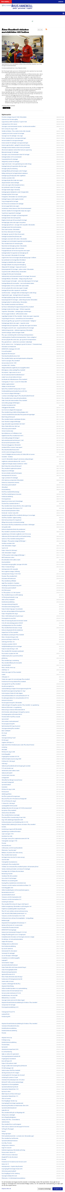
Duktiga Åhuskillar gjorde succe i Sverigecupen (14, 934)
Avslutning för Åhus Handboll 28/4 (10, 864)
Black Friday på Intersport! (8, 417)
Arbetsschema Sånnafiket (8, 812)
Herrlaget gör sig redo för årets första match (13, 234)
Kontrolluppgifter (6, 754)
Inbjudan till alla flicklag (8, 986)
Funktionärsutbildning (7, 496)
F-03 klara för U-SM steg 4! (8, 761)
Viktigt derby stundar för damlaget (10, 161)
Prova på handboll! (6, 351)
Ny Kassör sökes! (6, 1091)
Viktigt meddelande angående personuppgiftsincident (15, 367)
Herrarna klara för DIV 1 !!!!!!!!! (9, 363)
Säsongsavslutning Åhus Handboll (10, 728)
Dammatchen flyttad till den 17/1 (10, 1096)
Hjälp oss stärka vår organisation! (10, 1054)
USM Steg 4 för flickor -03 (8, 641)
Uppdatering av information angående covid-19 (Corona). (16, 534)
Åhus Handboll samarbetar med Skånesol (12, 304)
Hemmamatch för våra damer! (9, 951)
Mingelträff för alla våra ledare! (10, 1157)
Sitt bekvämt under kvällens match (10, 770)
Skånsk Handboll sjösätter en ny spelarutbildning (14, 988)
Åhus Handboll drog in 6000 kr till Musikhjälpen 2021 (15, 412)
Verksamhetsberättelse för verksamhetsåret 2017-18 (15, 695)
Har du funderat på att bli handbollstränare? (13, 374)
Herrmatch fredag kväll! (8, 782)
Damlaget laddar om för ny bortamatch (12, 157)
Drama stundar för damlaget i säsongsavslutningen (15, 143)
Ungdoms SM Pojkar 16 (7, 742)
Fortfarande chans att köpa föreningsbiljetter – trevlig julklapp (17, 918)
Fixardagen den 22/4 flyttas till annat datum (13, 871)
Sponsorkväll (5, 719)
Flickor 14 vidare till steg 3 (8, 567)
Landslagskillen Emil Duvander (9, 805)
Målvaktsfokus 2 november (9, 998)
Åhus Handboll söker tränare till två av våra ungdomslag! (16, 506)
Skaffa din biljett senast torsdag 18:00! (11, 759)
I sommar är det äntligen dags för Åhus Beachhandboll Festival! (18, 396)
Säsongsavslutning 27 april (8, 738)
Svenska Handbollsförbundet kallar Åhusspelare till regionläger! (18, 414)
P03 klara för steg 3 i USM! (8, 789)
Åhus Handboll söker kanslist (9, 855)
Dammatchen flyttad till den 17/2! (10, 1089)
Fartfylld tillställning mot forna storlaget (12, 646)
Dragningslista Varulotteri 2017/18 (10, 756)
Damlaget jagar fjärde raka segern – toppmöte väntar (15, 323)
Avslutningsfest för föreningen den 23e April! (13, 1075)
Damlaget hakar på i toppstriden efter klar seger (14, 166)
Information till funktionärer (9, 578)
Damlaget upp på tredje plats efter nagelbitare (14, 175)
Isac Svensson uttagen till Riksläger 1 (11, 393)
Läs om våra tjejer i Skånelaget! (10, 955)
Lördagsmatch (5, 777)
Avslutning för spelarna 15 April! (10, 1077)
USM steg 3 (4, 763)
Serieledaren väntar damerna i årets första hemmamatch (16, 208)
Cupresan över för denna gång (10, 119)
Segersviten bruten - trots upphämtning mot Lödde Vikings (16, 164)
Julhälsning (4, 658)
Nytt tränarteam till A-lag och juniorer (11, 726)
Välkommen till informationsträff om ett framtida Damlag (16, 536)
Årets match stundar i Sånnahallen (11, 229)
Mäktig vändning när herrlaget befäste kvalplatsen (15, 173)
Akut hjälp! (4, 749)
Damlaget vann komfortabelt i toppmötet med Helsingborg (16, 241)
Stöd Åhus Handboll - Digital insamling (11, 517)
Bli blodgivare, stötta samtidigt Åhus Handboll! (13, 370)
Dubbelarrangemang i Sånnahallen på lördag (13, 1150)
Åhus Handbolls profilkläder (9, 581)
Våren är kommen (6, 1098)
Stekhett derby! (6, 1122)
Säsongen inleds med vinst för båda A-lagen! (13, 1000)
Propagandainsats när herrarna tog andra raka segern (16, 250)
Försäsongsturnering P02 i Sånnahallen (12, 702)
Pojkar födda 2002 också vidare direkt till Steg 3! (14, 967)
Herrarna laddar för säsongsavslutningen (12, 140)
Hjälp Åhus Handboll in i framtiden (10, 583)
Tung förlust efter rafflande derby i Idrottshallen (14, 271)
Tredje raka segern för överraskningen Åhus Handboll (16, 679)
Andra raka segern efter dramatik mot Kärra (13, 185)
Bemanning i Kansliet (7, 873)
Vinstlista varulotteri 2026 (8, 178)
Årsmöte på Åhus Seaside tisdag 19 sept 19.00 (13, 817)
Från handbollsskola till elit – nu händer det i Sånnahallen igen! (18, 1136)
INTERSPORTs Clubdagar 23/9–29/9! (11, 349)
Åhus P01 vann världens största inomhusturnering (15, 911)
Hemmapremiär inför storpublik (10, 569)
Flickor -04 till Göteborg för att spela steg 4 (12, 616)
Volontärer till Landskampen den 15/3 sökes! (13, 1079)
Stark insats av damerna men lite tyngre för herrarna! (15, 1126)
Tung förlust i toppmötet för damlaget (11, 213)
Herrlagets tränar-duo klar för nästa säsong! (13, 857)
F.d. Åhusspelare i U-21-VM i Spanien (11, 592)
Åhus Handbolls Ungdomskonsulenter (11, 468)
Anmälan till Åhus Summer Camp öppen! (12, 447)
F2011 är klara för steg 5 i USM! (9, 128)
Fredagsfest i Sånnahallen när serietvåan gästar (14, 196)
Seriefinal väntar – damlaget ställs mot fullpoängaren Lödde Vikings (19, 292)
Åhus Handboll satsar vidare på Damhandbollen (14, 398)
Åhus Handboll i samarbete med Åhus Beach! (13, 531)
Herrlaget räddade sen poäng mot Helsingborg (14, 264)
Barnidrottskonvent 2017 (8, 892)
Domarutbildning (6, 489)
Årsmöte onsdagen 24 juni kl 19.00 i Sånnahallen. (14, 117)
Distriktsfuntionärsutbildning (9, 1042)
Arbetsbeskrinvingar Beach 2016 (10, 1049)
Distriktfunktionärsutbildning (9, 1028)
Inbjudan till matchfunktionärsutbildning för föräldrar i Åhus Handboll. (19, 1023)
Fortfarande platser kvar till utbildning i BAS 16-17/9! (15, 822)
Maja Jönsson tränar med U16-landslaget (12, 501)
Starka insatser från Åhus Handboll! (11, 1070)
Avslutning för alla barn (8, 901)
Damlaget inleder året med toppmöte (11, 218)
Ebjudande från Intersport (8, 353)
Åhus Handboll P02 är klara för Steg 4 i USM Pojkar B (15, 904)
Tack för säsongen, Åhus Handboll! (11, 360)
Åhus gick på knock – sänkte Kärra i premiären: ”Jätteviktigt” (17, 342)
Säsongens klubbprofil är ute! (9, 1176)
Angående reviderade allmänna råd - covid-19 (13, 461)
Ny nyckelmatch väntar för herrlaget (11, 187)
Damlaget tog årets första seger (10, 194)
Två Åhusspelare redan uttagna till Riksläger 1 (13, 555)
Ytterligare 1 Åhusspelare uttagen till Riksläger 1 (14, 541)
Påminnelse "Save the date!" (9, 850)
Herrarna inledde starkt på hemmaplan (12, 473)
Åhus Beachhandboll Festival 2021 (10, 449)
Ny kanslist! (5, 1047)
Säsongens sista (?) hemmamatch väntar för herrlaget (15, 154)
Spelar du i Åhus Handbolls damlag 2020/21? (13, 538)
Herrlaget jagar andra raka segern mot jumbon (14, 222)
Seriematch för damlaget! (8, 953)
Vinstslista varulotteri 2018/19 (9, 644)
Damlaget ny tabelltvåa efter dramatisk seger (13, 262)
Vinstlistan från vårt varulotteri (9, 876)
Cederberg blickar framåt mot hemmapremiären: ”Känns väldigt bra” (19, 337)
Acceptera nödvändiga (44, 1189)
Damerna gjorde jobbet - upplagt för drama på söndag (16, 145)
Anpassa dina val (6, 1188)
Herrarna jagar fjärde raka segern (10, 206)
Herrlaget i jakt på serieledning (9, 168)
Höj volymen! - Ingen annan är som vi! (11, 372)
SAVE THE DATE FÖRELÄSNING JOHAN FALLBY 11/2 (14, 913)
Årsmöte (4, 843)
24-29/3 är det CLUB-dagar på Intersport (12, 452)
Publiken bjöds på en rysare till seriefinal (12, 656)
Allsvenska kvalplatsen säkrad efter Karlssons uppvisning (17, 150)
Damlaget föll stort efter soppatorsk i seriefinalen (14, 290)
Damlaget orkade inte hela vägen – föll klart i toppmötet (16, 309)
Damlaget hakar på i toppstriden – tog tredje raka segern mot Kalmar (19, 325)
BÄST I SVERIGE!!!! (6, 730)
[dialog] (32, 1185)
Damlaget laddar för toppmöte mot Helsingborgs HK (15, 253)
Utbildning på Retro (7, 794)
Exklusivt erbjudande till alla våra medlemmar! (13, 529)
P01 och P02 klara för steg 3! (9, 801)
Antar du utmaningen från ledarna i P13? (12, 508)
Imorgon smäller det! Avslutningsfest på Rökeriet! (14, 1065)
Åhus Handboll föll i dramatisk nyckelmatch (13, 651)
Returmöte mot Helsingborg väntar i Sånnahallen (14, 246)
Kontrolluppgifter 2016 (7, 887)
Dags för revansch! (6, 1147)
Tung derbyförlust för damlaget (10, 159)
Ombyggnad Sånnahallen (8, 407)
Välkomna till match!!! (7, 773)
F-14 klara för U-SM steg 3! (8, 803)
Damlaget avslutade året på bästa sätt (11, 236)
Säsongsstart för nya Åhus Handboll (11, 684)
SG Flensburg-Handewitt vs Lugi (10, 597)
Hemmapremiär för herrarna (9, 475)
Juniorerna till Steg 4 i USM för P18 (10, 639)
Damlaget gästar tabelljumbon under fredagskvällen (15, 192)
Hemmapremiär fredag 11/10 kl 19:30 (11, 574)
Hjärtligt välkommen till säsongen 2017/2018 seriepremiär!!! (17, 808)
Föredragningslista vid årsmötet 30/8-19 (12, 714)
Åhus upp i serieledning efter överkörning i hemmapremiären (17, 335)
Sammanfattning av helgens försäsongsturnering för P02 (16, 688)
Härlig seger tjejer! (6, 1133)
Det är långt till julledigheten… (9, 1117)
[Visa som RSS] (46, 29)
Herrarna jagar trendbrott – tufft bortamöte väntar (14, 314)
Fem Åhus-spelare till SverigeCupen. (11, 796)
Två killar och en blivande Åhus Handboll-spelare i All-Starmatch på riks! (20, 866)
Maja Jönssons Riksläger (8, 470)
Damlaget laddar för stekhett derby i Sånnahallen (14, 302)
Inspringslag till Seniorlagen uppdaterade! (12, 1103)
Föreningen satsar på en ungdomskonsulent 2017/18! (15, 838)
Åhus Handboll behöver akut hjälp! (11, 815)
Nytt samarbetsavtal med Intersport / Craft (12, 440)
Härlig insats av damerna (8, 1145)
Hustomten (4, 787)
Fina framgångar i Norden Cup (9, 1101)
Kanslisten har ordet (7, 836)
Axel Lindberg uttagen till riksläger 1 (11, 438)
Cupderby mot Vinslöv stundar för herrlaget (13, 133)
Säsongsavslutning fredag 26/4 (10, 604)
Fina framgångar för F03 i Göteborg (11, 1173)
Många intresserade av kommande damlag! (13, 522)
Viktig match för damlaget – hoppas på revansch (14, 267)
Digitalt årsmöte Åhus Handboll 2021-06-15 (12, 435)
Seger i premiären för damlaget (10, 478)
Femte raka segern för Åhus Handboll (11, 672)
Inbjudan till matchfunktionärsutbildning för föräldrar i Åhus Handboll (19, 1002)
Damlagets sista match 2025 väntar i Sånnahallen (14, 239)
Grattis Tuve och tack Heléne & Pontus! (12, 377)
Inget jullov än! (5, 1110)
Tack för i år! (5, 548)
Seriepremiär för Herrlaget (8, 1005)
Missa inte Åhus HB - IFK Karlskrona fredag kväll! (14, 798)
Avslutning (4, 747)
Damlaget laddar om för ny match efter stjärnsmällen (15, 285)
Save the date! (5, 859)
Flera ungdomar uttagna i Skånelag (11, 571)
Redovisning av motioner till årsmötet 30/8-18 (13, 709)
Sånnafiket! (5, 487)
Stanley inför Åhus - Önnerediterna (11, 1119)
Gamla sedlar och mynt (8, 981)
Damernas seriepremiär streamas (10, 482)
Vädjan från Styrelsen (7, 941)
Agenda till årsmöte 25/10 (8, 974)
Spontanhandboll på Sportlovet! (10, 1087)
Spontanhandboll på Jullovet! (9, 1108)
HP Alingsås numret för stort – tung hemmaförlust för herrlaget (18, 328)
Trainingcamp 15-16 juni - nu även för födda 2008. (14, 381)
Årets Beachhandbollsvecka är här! (11, 356)
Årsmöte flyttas (6, 1044)
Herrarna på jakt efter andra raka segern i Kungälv (15, 288)
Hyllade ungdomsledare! (8, 384)
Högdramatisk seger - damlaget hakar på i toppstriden (15, 295)
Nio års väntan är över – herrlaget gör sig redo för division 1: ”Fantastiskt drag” (22, 344)
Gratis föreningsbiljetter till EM (9, 969)
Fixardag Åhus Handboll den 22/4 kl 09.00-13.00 (14, 883)
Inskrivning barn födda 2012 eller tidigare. (12, 693)
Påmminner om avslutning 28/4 (10, 880)
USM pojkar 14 (5, 677)
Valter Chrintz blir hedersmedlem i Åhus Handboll (14, 400)
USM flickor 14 (5, 670)
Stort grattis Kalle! (6, 527)
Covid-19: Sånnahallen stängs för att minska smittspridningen (17, 459)
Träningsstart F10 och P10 (8, 1012)
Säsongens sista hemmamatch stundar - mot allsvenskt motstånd (18, 126)
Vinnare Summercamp (7, 431)
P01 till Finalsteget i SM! (7, 1068)
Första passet (5, 791)
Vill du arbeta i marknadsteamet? (10, 721)
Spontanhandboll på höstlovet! (10, 965)
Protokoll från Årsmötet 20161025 (10, 927)
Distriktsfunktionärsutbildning (9, 1030)
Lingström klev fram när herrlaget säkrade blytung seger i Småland (19, 257)
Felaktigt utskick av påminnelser (10, 944)
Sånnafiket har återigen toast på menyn (12, 780)
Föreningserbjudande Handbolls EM (11, 1056)
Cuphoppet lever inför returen (9, 124)
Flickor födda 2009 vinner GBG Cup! (11, 426)
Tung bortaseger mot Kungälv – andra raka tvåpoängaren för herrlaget (20, 281)
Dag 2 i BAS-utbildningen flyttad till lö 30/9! (12, 819)
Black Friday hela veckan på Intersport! (11, 466)
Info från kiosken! (6, 590)
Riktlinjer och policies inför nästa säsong (12, 852)
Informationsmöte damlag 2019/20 (10, 606)
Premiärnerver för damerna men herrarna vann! (14, 1161)
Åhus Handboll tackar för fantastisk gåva (12, 243)
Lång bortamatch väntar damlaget (10, 182)
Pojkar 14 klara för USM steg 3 (9, 550)
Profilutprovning (6, 1040)
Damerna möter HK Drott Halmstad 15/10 (12, 990)
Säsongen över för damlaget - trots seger (12, 136)
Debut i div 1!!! (5, 1164)
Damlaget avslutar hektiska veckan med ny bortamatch (16, 147)
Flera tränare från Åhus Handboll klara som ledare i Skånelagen (18, 524)
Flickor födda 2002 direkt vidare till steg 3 (12, 976)
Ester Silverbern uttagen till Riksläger (11, 421)
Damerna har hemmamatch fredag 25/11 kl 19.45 (14, 932)
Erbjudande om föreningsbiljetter (10, 1084)
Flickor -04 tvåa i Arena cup (8, 667)
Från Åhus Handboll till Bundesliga (10, 492)
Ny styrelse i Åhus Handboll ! (9, 810)
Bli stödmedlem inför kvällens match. (11, 559)
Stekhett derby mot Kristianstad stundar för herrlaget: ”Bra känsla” (19, 276)
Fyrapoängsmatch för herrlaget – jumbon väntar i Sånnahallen (18, 269)
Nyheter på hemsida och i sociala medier (12, 925)
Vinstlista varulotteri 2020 (8, 543)
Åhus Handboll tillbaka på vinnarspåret (12, 663)
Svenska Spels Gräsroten (8, 775)
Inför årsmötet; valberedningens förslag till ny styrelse (16, 712)
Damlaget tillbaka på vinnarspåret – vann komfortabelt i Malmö (18, 283)
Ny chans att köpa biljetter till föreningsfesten (13, 611)
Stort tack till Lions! (6, 845)
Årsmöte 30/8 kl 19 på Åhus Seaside (11, 716)
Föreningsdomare (6, 499)
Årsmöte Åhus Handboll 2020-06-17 (11, 503)
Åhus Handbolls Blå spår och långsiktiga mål (13, 1112)
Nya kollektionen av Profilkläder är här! (12, 433)
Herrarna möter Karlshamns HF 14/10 (11, 993)
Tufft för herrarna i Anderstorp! (10, 1154)
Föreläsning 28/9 (6, 1016)
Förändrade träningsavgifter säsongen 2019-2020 (14, 564)
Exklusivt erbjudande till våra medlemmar (12, 630)
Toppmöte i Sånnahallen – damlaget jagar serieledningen (16, 311)
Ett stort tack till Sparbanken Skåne (11, 442)
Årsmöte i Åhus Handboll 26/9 (9, 576)
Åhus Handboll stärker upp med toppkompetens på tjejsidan (17, 358)
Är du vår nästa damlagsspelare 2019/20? (12, 623)
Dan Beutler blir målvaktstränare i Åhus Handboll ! (14, 379)
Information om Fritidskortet (9, 346)
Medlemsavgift (5, 920)
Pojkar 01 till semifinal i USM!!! (9, 1063)
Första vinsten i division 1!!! (8, 1152)
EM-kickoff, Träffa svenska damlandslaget (12, 1082)
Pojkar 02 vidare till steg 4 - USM (10, 648)
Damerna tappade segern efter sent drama (13, 248)
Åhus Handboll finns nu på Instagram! (11, 1124)
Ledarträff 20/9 (5, 1014)
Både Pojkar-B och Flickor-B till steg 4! (11, 1094)
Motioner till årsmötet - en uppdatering (11, 707)
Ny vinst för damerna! (7, 948)
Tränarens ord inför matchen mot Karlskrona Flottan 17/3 (16, 885)
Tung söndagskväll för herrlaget (10, 201)
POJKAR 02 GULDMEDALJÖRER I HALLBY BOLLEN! (13, 908)
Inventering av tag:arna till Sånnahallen (12, 829)
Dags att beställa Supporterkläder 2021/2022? (13, 424)
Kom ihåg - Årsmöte (7, 1143)
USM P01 (4, 735)
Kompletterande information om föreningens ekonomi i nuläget (18, 937)
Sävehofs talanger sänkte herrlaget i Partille (13, 332)
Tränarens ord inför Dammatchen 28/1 (11, 897)
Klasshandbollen (6, 562)
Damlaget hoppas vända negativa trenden (13, 199)
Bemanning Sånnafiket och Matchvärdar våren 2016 (15, 1105)
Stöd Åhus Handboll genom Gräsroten (11, 494)
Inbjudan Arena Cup (7, 1037)
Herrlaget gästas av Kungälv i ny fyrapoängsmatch (15, 215)
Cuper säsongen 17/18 (7, 834)
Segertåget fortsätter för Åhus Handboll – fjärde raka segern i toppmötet (20, 316)
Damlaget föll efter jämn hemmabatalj (11, 274)
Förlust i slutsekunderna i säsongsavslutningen (14, 138)
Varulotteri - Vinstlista (7, 456)
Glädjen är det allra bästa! (8, 386)
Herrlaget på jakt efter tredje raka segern (12, 180)
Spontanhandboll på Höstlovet (9, 1140)
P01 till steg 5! (5, 740)
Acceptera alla (57, 1189)
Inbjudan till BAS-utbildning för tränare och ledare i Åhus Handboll (18, 824)
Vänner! (4, 1131)
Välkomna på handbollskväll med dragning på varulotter (16, 766)
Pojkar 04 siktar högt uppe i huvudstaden (12, 609)
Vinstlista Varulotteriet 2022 (9, 405)
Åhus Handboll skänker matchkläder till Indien (15, 31)
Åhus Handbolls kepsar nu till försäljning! (12, 595)
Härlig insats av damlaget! (8, 1115)
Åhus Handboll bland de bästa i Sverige (12, 627)
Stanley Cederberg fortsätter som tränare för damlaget (16, 869)
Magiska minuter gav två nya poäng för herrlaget (14, 220)
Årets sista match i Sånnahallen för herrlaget (13, 255)
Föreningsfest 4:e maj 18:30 (9, 618)
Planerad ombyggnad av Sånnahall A (11, 445)
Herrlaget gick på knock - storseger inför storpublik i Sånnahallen (18, 225)
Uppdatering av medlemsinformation (11, 831)
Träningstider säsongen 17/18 (9, 841)
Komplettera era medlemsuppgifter (11, 958)
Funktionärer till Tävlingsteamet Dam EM (12, 979)
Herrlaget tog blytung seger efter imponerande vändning (16, 297)
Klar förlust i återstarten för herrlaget (11, 232)
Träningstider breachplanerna (9, 862)
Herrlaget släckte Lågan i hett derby (11, 189)
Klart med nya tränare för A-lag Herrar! (11, 520)
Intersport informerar (7, 700)
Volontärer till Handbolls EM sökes (10, 1026)
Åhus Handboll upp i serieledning (10, 660)
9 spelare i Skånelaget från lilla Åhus (11, 983)
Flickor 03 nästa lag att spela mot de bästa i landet (14, 620)
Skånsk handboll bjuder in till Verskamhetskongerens (15, 890)
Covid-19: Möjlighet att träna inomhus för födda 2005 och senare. (18, 454)
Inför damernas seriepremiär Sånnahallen (13, 480)
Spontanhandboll (6, 665)
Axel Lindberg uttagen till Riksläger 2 (11, 403)
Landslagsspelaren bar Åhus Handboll (11, 625)
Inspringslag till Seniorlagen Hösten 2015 (12, 1168)
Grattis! (3, 674)
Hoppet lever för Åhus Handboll (10, 632)
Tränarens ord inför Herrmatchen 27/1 (11, 899)
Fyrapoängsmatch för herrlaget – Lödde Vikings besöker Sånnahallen (19, 299)
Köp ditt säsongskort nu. (8, 686)
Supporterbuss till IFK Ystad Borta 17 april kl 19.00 (14, 121)
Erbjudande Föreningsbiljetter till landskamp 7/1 (14, 923)
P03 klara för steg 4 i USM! (8, 752)
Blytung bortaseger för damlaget (10, 152)
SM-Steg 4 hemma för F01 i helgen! (10, 1072)
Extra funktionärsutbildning (9, 946)
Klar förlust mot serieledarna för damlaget (12, 203)
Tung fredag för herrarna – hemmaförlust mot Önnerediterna (17, 318)
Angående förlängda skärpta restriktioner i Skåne (14, 463)
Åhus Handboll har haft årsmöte (10, 1138)
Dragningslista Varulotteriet (9, 1058)
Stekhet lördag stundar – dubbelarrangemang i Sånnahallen (17, 330)
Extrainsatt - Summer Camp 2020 (10, 513)
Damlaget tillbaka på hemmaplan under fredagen (14, 171)
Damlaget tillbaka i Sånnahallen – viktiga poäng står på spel (17, 278)
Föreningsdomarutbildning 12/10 (10, 1007)
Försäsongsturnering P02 (8, 723)
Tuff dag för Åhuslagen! (8, 1129)
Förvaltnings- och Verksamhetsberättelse (12, 939)
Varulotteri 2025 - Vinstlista (8, 365)
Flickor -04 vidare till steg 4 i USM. (10, 637)
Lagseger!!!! (4, 960)
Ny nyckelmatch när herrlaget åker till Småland (14, 260)
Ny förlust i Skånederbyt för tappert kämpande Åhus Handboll (18, 307)
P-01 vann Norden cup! (7, 768)
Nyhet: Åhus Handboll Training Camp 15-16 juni (14, 388)
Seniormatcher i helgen (8, 962)
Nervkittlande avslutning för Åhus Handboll (13, 634)
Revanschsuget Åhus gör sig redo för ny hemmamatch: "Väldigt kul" (19, 321)
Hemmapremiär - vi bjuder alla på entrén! (12, 1166)
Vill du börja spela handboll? (9, 428)
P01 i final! (4, 733)
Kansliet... (4, 827)
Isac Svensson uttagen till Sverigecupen (12, 410)
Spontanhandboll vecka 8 (8, 894)
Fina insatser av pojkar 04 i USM (10, 653)
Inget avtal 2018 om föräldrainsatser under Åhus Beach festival (18, 745)
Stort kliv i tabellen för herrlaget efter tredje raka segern (16, 210)
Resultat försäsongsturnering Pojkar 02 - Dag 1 (14, 691)
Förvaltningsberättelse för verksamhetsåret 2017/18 (15, 698)
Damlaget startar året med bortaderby (11, 227)
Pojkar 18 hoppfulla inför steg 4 (10, 613)
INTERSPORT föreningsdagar (9, 930)
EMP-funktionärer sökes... (8, 557)
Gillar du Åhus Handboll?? (8, 599)
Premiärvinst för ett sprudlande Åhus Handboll (14, 681)
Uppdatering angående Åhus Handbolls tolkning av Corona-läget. (18, 515)
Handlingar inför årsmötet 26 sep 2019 (11, 585)
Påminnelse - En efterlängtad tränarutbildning (13, 1178)
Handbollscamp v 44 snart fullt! (9, 995)
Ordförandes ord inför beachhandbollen (12, 848)
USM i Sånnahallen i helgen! (9, 545)
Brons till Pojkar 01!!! (7, 1061)
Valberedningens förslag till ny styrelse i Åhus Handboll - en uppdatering (20, 705)
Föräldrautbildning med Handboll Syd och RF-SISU (14, 391)
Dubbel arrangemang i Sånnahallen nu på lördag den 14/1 (17, 906)
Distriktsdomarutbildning (8, 602)
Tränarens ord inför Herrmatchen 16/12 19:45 (13, 916)
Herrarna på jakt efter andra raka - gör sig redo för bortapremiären (19, 339)
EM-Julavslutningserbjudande (9, 972)
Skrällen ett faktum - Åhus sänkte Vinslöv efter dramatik (16, 131)
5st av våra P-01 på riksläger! (9, 878)
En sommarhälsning (7, 1051)
